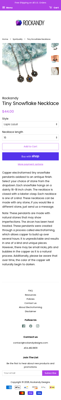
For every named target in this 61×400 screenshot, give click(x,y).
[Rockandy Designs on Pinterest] (30, 326)
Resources (30, 294)
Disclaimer (30, 311)
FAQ (30, 290)
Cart (56, 7)
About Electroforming (30, 307)
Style (5, 118)
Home (5, 39)
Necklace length (12, 132)
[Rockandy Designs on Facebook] (23, 326)
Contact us (30, 303)
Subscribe (50, 373)
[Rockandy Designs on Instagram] (37, 326)
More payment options (30, 164)
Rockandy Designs (40, 382)
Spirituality (18, 39)
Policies (30, 299)
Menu (9, 7)
